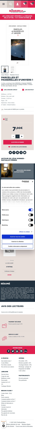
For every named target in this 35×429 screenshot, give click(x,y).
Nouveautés (4, 380)
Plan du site (4, 415)
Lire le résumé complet (10, 89)
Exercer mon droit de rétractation (24, 426)
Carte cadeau (22, 370)
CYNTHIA (9, 266)
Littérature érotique (9, 271)
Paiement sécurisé (15, 321)
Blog (2, 395)
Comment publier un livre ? (8, 399)
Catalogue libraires (6, 386)
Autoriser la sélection (17, 241)
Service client (13, 334)
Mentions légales (26, 424)
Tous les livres (5, 374)
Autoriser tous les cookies (17, 236)
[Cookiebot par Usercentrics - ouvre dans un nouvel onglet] (22, 182)
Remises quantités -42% (25, 363)
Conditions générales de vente (12, 424)
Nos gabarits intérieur (6, 411)
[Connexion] (17, 5)
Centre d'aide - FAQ (6, 393)
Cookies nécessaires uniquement (17, 246)
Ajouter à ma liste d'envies (18, 146)
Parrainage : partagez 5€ (25, 366)
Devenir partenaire (23, 378)
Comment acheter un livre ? (8, 401)
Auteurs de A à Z (5, 382)
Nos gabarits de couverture (8, 413)
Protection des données (8, 426)
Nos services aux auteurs (7, 366)
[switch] (30, 215)
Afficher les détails (24, 231)
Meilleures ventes (5, 378)
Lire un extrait (29, 89)
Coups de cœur (5, 376)
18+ (2, 384)
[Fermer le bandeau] (32, 181)
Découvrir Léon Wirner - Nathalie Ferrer (22, 171)
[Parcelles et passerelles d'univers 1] (17, 64)
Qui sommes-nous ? (6, 361)
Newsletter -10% (23, 361)
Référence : (4, 94)
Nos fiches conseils (6, 365)
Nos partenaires (23, 380)
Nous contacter (5, 397)
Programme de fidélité (24, 368)
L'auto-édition (4, 363)
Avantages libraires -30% (25, 365)
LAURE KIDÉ (9, 263)
